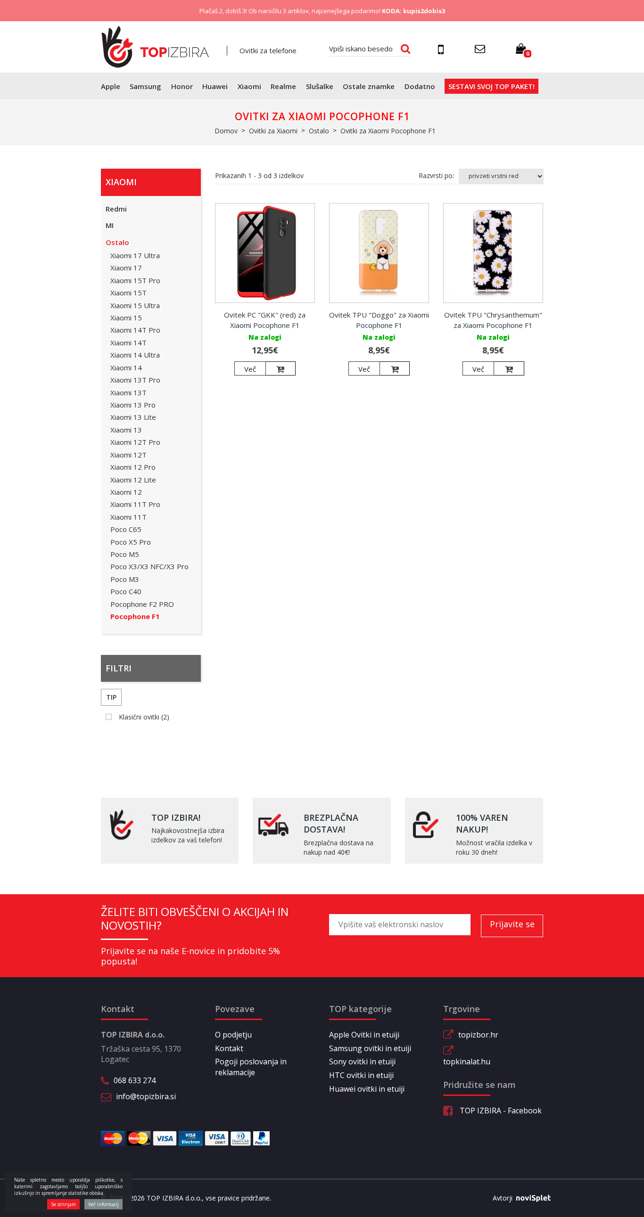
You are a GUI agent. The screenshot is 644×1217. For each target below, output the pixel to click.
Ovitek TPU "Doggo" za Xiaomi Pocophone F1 (379, 319)
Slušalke (319, 86)
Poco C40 (125, 591)
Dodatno (420, 86)
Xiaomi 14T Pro (135, 330)
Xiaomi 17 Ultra (135, 255)
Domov (226, 130)
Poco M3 (124, 579)
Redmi (116, 208)
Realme (283, 86)
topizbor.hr (478, 1034)
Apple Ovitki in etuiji (364, 1034)
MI (110, 225)
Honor (182, 86)
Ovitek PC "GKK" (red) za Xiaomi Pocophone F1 (264, 319)
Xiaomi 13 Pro (133, 404)
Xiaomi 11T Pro (135, 504)
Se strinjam (63, 1204)
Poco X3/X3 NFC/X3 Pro (149, 566)
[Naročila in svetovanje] (442, 49)
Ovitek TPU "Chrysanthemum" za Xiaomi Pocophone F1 (493, 319)
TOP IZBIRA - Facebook (500, 1110)
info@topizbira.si (146, 1096)
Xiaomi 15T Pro (135, 280)
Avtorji (502, 1197)
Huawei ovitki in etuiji (367, 1089)
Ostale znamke (369, 86)
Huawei (215, 86)
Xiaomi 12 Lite (133, 479)
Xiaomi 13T (128, 392)
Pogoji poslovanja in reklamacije (251, 1067)
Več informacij (103, 1204)
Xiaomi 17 (126, 267)
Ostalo (117, 242)
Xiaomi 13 (126, 429)
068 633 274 (135, 1080)
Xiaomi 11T (128, 517)
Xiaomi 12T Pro (135, 442)
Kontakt (229, 1048)
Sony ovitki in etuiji (362, 1061)
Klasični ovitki (144, 717)
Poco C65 (125, 529)
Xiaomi (249, 86)
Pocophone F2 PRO (142, 604)
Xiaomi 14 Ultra (135, 354)
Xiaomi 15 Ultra (135, 305)
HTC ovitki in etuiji (361, 1075)
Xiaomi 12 (126, 492)
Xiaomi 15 (126, 317)
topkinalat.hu (466, 1061)
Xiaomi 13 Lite (133, 417)
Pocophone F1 (135, 616)
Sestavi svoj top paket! (491, 86)
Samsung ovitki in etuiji (370, 1048)
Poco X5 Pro (130, 542)
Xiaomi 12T (128, 454)
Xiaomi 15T (128, 292)
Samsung (145, 86)
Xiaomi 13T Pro (135, 379)
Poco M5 (124, 554)
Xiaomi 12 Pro (133, 467)
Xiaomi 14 (126, 367)
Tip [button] (111, 697)
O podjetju (233, 1034)
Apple (110, 86)
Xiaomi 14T (128, 342)
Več (250, 369)
